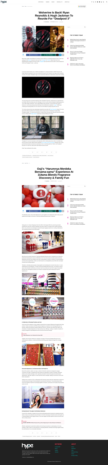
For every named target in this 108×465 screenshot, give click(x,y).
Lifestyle (67, 1)
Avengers (44, 60)
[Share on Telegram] (60, 55)
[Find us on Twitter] (93, 2)
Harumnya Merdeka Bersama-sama (47, 436)
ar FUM (34, 436)
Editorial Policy (74, 452)
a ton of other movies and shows (48, 142)
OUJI (59, 436)
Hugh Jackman (34, 113)
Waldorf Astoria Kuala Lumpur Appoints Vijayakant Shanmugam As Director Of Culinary (78, 40)
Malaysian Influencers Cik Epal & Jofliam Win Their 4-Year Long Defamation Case (76, 59)
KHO (56, 436)
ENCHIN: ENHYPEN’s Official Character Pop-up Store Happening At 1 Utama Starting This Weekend (42, 422)
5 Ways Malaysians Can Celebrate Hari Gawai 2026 (32, 335)
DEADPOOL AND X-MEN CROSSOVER (39, 155)
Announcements (29, 6)
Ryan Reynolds (53, 109)
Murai (56, 448)
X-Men (48, 60)
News (25, 6)
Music (53, 1)
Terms (72, 453)
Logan (55, 105)
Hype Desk (47, 21)
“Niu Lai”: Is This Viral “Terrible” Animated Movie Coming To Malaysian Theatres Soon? (77, 53)
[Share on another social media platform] (63, 55)
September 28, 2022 (54, 21)
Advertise (73, 448)
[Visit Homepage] (4, 2)
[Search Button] (106, 2)
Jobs (72, 450)
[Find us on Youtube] (97, 2)
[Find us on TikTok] (101, 2)
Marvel (29, 60)
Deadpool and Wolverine (26, 155)
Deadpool (42, 61)
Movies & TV (59, 1)
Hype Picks (40, 1)
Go (29, 163)
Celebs (47, 1)
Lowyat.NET (57, 446)
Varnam (56, 452)
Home (23, 6)
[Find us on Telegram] (99, 2)
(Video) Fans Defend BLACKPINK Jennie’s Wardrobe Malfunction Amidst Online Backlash (77, 47)
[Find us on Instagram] (95, 2)
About (72, 446)
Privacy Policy (74, 455)
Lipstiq (56, 450)
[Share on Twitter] (57, 55)
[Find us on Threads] (103, 2)
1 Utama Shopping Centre (27, 436)
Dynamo (38, 436)
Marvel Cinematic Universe (27, 157)
